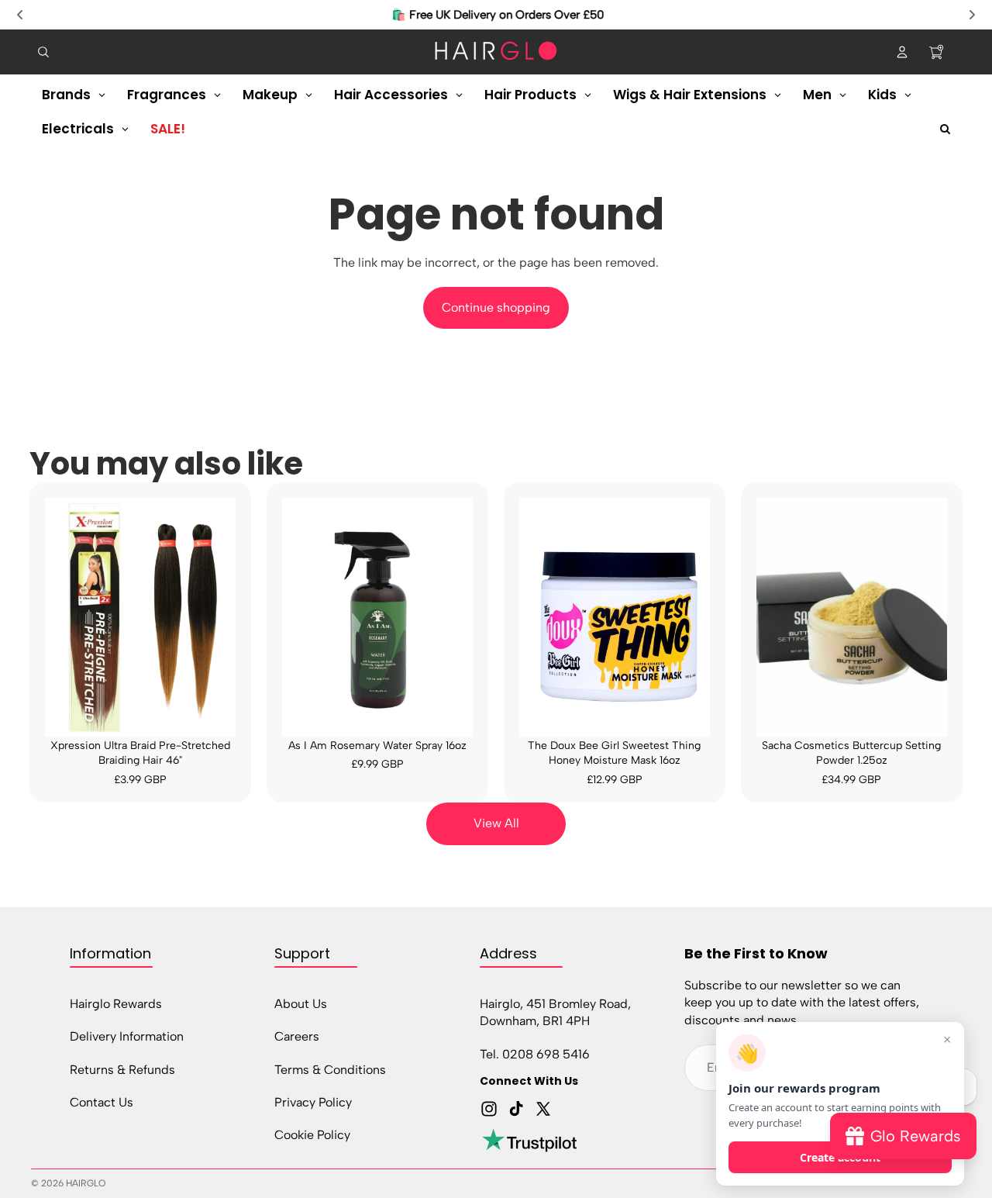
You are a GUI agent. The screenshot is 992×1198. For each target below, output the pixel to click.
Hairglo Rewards (116, 1003)
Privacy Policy (313, 1102)
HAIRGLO (85, 1183)
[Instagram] (489, 1109)
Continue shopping (496, 307)
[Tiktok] (516, 1109)
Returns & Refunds (122, 1069)
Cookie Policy (312, 1135)
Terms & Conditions (330, 1069)
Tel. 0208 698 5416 (535, 1054)
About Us (300, 1003)
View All (496, 823)
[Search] (43, 52)
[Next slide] (971, 14)
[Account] (902, 52)
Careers (296, 1036)
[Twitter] (543, 1109)
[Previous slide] (20, 14)
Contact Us (101, 1102)
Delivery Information (127, 1036)
